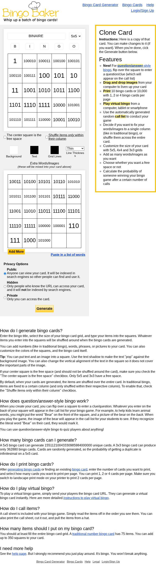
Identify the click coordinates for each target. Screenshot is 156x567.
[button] (14, 150)
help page (19, 553)
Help (150, 5)
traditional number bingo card (93, 534)
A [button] (10, 50)
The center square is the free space (24, 136)
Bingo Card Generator (100, 5)
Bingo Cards (132, 5)
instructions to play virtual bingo (86, 498)
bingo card (79, 469)
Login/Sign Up (142, 11)
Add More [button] (16, 251)
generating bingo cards (24, 469)
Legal (96, 561)
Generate (44, 309)
